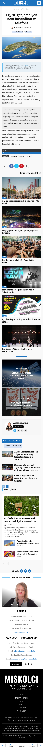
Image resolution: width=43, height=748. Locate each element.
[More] (26, 166)
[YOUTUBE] (25, 664)
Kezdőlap (16, 9)
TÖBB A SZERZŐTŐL (13, 446)
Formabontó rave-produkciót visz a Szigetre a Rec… (18, 291)
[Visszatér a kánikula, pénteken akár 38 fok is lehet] (9, 543)
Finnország (13, 156)
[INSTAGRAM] (31, 664)
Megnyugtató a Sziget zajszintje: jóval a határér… (20, 231)
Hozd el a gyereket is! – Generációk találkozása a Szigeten (25, 478)
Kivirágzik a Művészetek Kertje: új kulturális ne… (17, 350)
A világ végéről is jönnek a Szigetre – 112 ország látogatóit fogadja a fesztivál (26, 456)
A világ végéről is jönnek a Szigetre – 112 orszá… (20, 202)
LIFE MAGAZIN (25, 9)
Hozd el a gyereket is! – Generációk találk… (18, 261)
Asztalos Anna (20, 423)
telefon (22, 156)
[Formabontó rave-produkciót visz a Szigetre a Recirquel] (21, 277)
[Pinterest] (21, 166)
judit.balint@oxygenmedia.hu (24, 651)
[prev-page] (3, 486)
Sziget (29, 156)
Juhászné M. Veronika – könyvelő (15, 605)
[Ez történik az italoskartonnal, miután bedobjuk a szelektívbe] (21, 506)
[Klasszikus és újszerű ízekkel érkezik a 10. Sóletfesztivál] (9, 554)
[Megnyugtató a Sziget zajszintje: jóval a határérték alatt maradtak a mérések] (21, 217)
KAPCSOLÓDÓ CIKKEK (12, 441)
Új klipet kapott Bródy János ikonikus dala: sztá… (21, 320)
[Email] (14, 430)
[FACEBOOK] (28, 664)
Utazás (28, 32)
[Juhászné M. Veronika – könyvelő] (21, 594)
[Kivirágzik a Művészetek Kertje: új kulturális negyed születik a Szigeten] (21, 336)
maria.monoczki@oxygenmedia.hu (24, 659)
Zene (4, 197)
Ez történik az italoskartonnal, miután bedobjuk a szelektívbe (20, 520)
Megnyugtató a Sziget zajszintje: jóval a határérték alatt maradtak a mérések (27, 467)
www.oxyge (17, 632)
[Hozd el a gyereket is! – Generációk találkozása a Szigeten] (21, 247)
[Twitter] (16, 166)
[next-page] (7, 486)
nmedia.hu (26, 632)
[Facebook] (11, 166)
